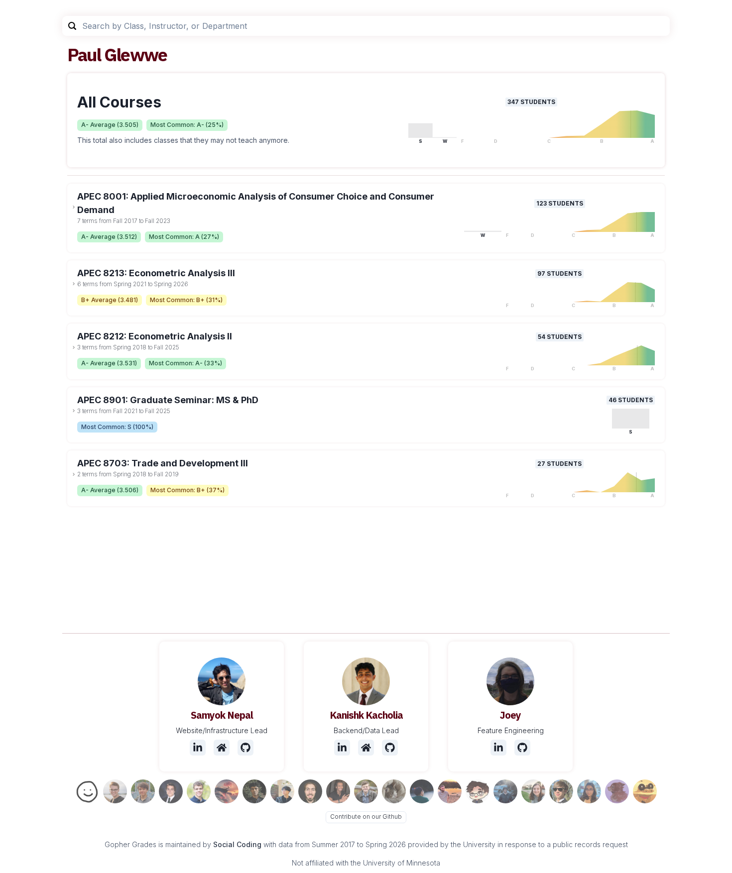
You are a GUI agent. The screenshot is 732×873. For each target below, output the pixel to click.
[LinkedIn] (198, 748)
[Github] (245, 748)
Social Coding (237, 844)
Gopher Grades (130, 844)
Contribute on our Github (366, 816)
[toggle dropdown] (74, 207)
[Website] (222, 748)
